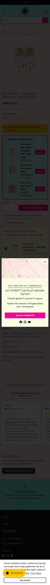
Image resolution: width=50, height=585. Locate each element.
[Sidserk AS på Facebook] (20, 322)
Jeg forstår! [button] (25, 580)
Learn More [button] (36, 573)
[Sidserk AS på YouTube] (29, 322)
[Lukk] (44, 261)
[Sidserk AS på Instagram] (25, 322)
